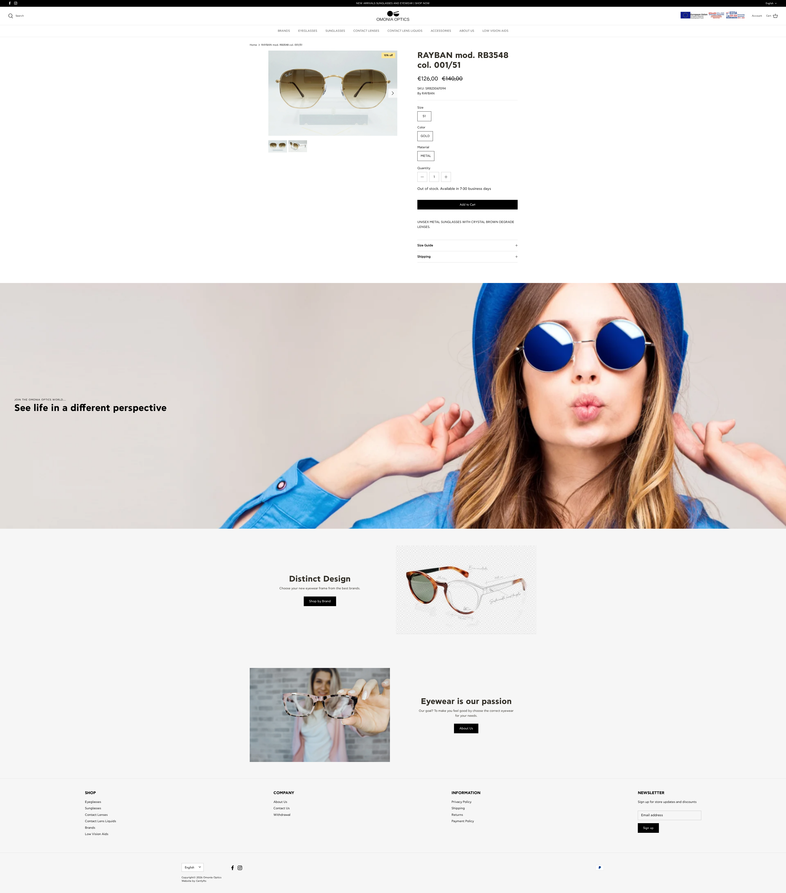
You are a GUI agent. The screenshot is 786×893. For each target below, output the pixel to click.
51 (424, 116)
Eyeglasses (93, 802)
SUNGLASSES (335, 30)
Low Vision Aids (96, 834)
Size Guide (425, 245)
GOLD (425, 136)
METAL (426, 155)
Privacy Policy (461, 802)
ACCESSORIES (441, 30)
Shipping (424, 256)
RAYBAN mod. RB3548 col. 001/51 (281, 44)
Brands (90, 827)
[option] (332, 93)
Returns (457, 814)
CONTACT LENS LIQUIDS (404, 30)
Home (253, 44)
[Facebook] (9, 3)
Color (421, 127)
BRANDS (284, 30)
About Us (466, 728)
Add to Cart (467, 204)
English (769, 3)
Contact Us (281, 808)
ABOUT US (466, 30)
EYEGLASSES (307, 30)
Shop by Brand (320, 601)
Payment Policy (463, 821)
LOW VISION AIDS (495, 30)
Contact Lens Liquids (100, 821)
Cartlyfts (201, 881)
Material (423, 147)
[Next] (392, 93)
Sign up (648, 828)
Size (420, 107)
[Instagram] (15, 3)
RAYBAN (428, 93)
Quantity (423, 168)
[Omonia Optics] (393, 16)
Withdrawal (281, 814)
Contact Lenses (96, 814)
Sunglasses (93, 808)
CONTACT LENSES (366, 30)
